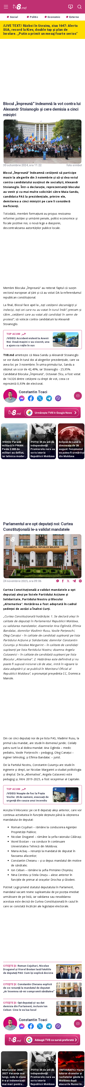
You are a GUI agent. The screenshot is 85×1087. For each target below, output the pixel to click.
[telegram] (49, 398)
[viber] (58, 398)
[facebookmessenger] (22, 398)
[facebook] (31, 398)
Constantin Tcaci (33, 392)
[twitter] (40, 398)
